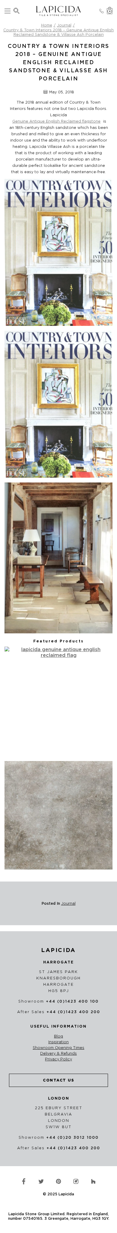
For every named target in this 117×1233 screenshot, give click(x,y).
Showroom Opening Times (58, 1048)
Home (46, 25)
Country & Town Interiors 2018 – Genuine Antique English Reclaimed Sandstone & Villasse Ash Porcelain (58, 32)
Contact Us (58, 1080)
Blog (58, 1036)
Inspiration (58, 1042)
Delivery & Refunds (58, 1053)
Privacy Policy (58, 1059)
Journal (64, 25)
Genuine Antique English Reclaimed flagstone (56, 121)
